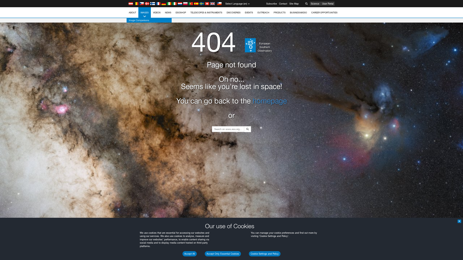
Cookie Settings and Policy (265, 253)
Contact (283, 3)
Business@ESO (298, 12)
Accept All (189, 253)
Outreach (263, 12)
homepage (270, 100)
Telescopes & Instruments (206, 12)
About (132, 12)
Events (249, 12)
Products (280, 12)
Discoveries (234, 12)
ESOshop (181, 12)
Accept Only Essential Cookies (223, 253)
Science (315, 3)
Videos (157, 12)
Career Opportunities (324, 12)
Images (145, 12)
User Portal (328, 3)
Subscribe (271, 3)
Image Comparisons (139, 20)
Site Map (294, 3)
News (168, 12)
